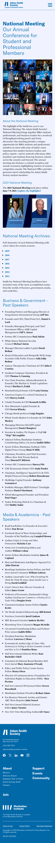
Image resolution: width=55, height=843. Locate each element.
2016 (7, 263)
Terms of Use (8, 826)
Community (41, 778)
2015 (7, 267)
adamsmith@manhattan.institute (15, 749)
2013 (7, 276)
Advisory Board (9, 775)
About (7, 768)
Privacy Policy (24, 826)
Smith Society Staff (11, 782)
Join (6, 795)
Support (38, 768)
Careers (6, 785)
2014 (7, 271)
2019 (7, 250)
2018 (7, 255)
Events (37, 773)
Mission (6, 772)
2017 (7, 259)
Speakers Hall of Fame (13, 779)
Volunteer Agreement (44, 826)
